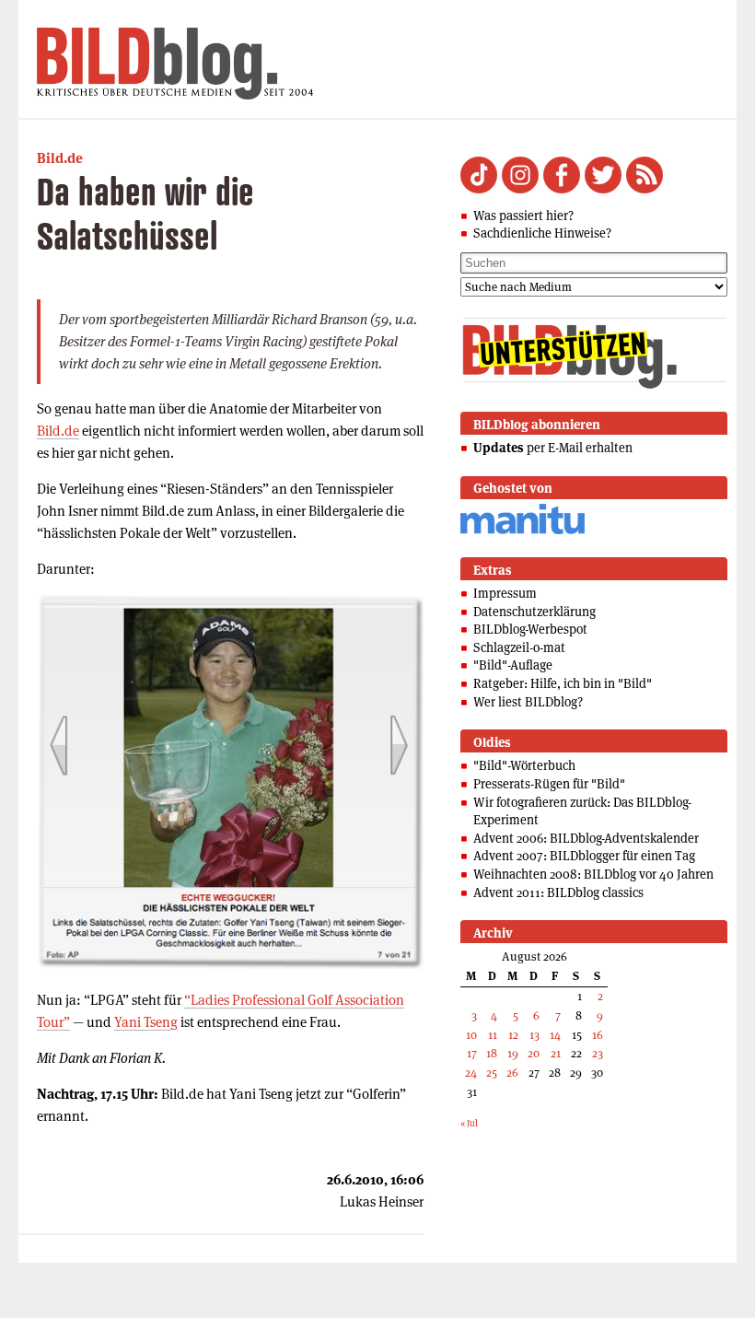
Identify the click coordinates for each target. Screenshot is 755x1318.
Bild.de (60, 158)
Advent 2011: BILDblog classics (558, 892)
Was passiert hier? (523, 215)
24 (471, 1072)
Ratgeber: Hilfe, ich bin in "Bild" (562, 683)
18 (491, 1053)
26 (512, 1072)
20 (534, 1053)
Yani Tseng (146, 1022)
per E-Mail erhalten (553, 447)
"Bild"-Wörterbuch (524, 765)
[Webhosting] (522, 531)
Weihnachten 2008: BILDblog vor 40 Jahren (593, 874)
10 (471, 1035)
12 (513, 1035)
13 (534, 1035)
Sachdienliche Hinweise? (542, 233)
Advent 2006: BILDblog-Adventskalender (586, 838)
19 (512, 1053)
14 (555, 1035)
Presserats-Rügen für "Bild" (549, 784)
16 (597, 1035)
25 (491, 1072)
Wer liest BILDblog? (528, 702)
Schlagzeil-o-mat (519, 647)
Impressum (505, 593)
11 (492, 1035)
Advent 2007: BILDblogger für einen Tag (584, 855)
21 (556, 1053)
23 (597, 1053)
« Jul (469, 1123)
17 (472, 1053)
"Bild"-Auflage (512, 665)
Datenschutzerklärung (534, 611)
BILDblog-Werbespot (530, 629)
